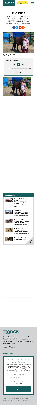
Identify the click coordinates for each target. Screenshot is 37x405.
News (15, 205)
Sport (15, 206)
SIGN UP (18, 389)
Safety (26, 215)
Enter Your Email (18, 374)
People (27, 233)
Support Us (22, 3)
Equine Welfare (18, 215)
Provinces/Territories (22, 205)
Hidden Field (18, 382)
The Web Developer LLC (21, 400)
